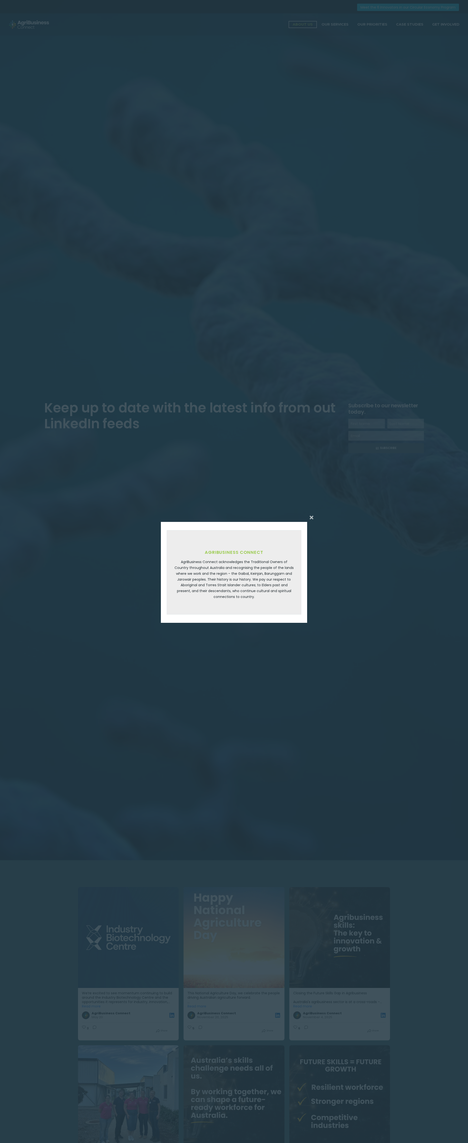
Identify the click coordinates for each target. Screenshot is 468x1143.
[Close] (311, 517)
